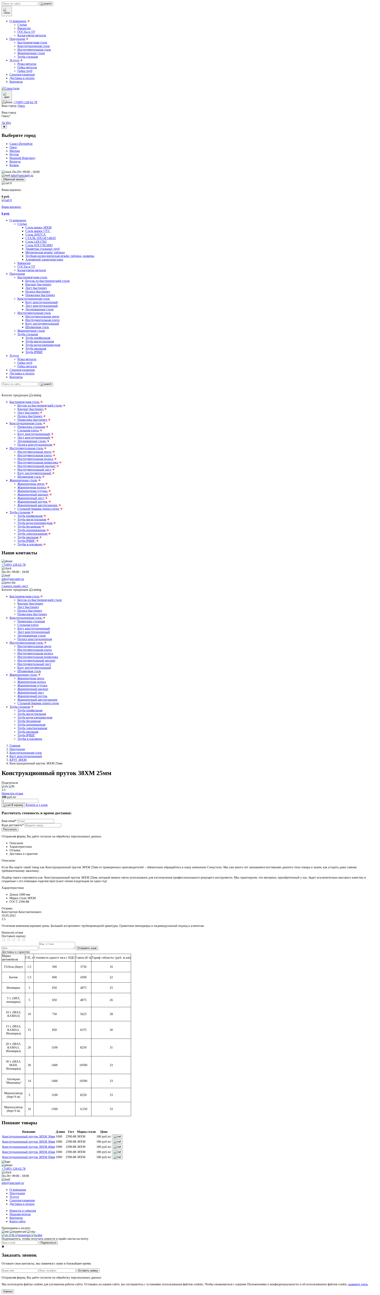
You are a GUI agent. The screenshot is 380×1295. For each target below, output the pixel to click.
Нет (8, 122)
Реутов (14, 154)
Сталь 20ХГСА (35, 234)
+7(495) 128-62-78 (25, 102)
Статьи (22, 224)
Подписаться (48, 1242)
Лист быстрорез (36, 288)
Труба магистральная (39, 341)
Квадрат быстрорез (38, 284)
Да (3, 122)
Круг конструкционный (41, 302)
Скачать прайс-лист (15, 586)
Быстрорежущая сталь (32, 277)
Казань (14, 165)
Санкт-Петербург (21, 143)
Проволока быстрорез (40, 295)
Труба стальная (27, 334)
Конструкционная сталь (33, 298)
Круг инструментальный (42, 323)
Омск (21, 105)
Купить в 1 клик (37, 805)
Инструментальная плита (42, 320)
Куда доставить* (13, 825)
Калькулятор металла (31, 270)
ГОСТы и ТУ (26, 266)
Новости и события (23, 1210)
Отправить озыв (87, 948)
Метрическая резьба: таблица (45, 252)
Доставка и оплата (22, 373)
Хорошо (7, 1291)
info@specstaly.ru (22, 175)
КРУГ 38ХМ (18, 759)
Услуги (14, 355)
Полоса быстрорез (37, 291)
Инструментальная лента (42, 316)
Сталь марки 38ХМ (38, 227)
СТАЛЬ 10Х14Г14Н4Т (40, 238)
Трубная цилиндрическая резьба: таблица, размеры (59, 256)
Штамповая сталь (37, 327)
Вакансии (24, 263)
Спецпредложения (22, 370)
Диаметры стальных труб (42, 248)
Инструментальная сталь (34, 313)
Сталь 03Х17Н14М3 (39, 245)
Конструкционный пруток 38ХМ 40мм (28, 1146)
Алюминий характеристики (44, 259)
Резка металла (26, 359)
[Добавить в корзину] (117, 1136)
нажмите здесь (358, 1284)
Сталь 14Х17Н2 (36, 241)
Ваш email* (9, 821)
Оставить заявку (88, 1270)
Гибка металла (27, 366)
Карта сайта (18, 1221)
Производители (20, 1214)
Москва (15, 151)
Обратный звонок (13, 179)
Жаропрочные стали (31, 330)
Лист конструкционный (41, 305)
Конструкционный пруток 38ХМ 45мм (28, 1152)
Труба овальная (35, 348)
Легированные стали (39, 309)
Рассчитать (10, 829)
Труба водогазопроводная (42, 345)
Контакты (16, 377)
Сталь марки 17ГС (37, 231)
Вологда (15, 161)
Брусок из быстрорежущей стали (47, 281)
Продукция (17, 273)
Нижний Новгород (22, 158)
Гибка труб (24, 362)
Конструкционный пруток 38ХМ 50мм (28, 1157)
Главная (15, 745)
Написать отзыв (12, 793)
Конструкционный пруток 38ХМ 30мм (28, 1136)
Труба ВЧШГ (34, 352)
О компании (18, 220)
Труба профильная (37, 337)
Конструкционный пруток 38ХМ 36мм (28, 1141)
